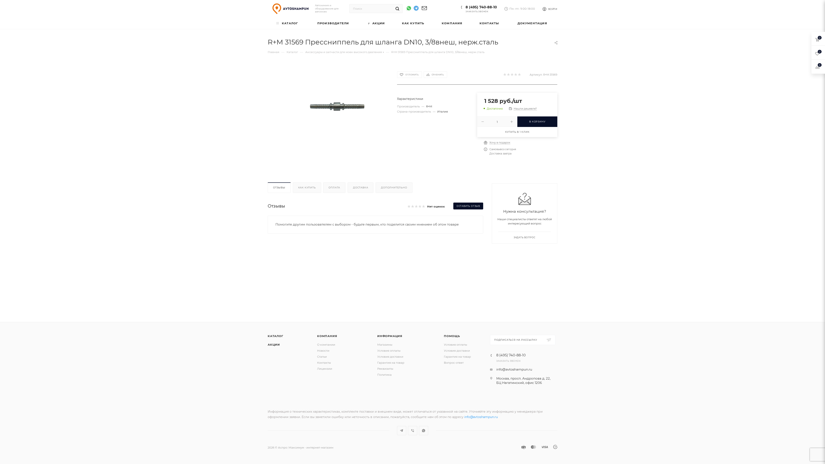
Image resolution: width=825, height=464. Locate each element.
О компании (326, 344)
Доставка (360, 187)
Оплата (334, 187)
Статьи (322, 356)
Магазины (384, 344)
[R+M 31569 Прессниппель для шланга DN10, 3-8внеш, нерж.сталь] (335, 107)
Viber (412, 430)
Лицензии (324, 368)
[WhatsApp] (408, 8)
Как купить (307, 187)
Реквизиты (385, 368)
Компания (327, 336)
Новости (323, 350)
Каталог (275, 336)
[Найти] (397, 8)
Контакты (324, 362)
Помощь (452, 336)
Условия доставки (390, 356)
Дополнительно (394, 187)
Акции (274, 344)
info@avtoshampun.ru (514, 369)
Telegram (401, 430)
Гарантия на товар (390, 362)
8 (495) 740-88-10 (481, 7)
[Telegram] (416, 9)
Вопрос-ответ (454, 362)
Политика (384, 374)
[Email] (424, 10)
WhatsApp (423, 430)
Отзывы (279, 187)
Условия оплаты (388, 350)
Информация (389, 336)
